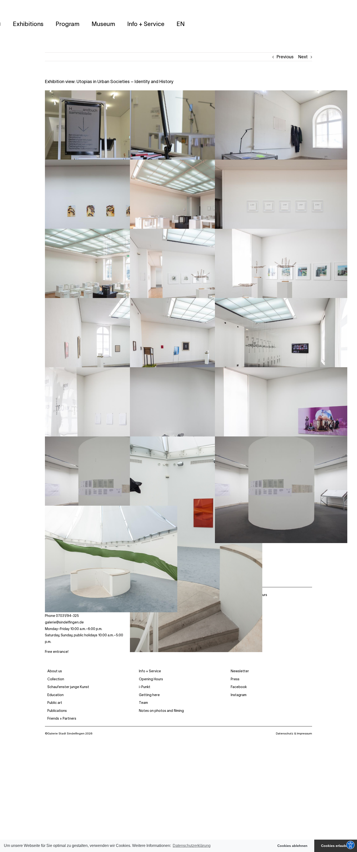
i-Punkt (144, 687)
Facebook (239, 687)
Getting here (149, 695)
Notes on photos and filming (161, 711)
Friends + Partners (61, 718)
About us (54, 671)
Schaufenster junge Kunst (68, 687)
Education (55, 695)
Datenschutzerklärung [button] (192, 845)
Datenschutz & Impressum (294, 733)
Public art (54, 703)
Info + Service (150, 671)
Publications (57, 711)
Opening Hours (151, 679)
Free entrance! (56, 652)
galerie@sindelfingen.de (64, 622)
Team (143, 703)
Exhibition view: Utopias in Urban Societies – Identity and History (109, 81)
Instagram (238, 695)
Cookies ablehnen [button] (292, 846)
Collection (55, 679)
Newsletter (240, 671)
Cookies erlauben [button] (335, 846)
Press (235, 679)
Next (303, 56)
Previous (285, 56)
